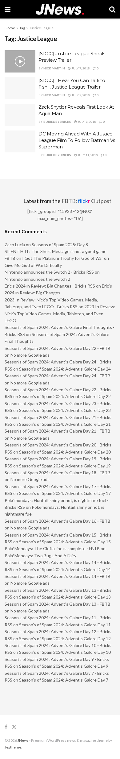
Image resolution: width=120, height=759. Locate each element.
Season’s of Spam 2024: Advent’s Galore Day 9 (63, 666)
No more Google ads (30, 355)
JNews (23, 740)
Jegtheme (13, 747)
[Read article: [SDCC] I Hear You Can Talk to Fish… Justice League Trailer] (20, 88)
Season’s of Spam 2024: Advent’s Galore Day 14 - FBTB (57, 576)
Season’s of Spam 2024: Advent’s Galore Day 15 (65, 541)
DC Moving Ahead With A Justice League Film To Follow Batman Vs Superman (76, 140)
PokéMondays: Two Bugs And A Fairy (40, 555)
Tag (22, 28)
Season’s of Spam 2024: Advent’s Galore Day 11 (65, 624)
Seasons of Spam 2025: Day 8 (60, 244)
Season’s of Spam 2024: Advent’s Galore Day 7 (63, 679)
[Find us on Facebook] (6, 727)
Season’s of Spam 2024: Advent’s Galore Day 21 (65, 424)
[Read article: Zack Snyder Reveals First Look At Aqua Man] (20, 115)
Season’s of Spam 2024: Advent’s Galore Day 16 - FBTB (57, 521)
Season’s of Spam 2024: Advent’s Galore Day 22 (65, 396)
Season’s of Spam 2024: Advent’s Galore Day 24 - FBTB (57, 375)
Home (10, 28)
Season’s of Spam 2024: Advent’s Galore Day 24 (65, 368)
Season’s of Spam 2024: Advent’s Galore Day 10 (65, 652)
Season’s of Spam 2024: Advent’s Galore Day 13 (65, 596)
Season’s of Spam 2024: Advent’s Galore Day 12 (65, 638)
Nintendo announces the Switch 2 (37, 279)
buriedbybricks (57, 121)
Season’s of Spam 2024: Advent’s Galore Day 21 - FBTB (57, 430)
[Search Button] (112, 9)
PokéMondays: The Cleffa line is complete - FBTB (52, 548)
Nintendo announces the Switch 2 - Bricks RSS (49, 272)
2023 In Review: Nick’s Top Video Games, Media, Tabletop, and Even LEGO (60, 313)
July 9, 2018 (86, 121)
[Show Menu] (7, 9)
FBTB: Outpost (86, 201)
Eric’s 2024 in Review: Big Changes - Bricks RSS (50, 285)
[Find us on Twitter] (14, 727)
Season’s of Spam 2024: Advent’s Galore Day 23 (65, 410)
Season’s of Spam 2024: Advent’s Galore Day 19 (65, 465)
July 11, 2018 (87, 155)
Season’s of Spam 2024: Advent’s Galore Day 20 (65, 451)
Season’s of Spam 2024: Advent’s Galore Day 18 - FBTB (57, 472)
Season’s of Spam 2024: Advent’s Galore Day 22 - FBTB (57, 348)
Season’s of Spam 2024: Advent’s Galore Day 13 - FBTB (57, 604)
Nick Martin (54, 68)
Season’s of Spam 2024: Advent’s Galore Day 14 (65, 569)
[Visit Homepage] (60, 9)
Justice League (41, 28)
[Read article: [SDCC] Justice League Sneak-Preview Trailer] (20, 61)
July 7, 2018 (80, 68)
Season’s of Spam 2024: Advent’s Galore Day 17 (65, 493)
